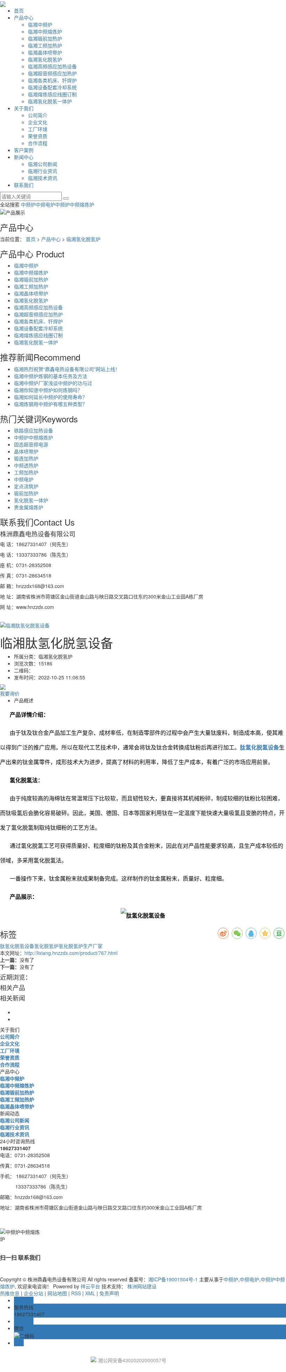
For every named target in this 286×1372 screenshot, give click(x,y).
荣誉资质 (37, 136)
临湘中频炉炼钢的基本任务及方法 (50, 375)
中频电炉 (45, 204)
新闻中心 (23, 156)
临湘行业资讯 (42, 170)
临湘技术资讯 (42, 177)
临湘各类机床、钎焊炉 (52, 80)
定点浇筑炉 (26, 486)
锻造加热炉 (26, 458)
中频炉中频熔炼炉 (74, 204)
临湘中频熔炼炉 (45, 31)
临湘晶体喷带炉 (45, 52)
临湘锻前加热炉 (45, 38)
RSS (76, 1293)
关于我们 (23, 108)
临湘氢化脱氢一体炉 (50, 101)
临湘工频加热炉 (45, 45)
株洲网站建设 (142, 1286)
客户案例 (23, 149)
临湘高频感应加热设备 (52, 66)
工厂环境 (37, 129)
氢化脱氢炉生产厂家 (81, 945)
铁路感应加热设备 (33, 430)
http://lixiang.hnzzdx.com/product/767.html (71, 952)
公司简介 (37, 115)
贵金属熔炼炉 (28, 507)
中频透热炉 (26, 465)
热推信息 (10, 1293)
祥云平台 (90, 1286)
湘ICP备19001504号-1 (173, 1279)
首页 (19, 10)
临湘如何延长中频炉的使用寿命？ (50, 396)
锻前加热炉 (26, 493)
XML (90, 1293)
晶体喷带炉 (26, 451)
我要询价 (10, 693)
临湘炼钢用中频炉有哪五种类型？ (50, 403)
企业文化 (37, 122)
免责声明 (108, 1293)
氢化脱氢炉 (46, 945)
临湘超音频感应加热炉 (52, 73)
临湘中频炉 (40, 24)
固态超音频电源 (31, 444)
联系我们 (23, 184)
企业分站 (33, 1293)
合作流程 (37, 143)
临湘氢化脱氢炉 (45, 59)
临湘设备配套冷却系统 (52, 87)
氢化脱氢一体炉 (31, 500)
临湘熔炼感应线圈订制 (52, 94)
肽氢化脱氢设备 (17, 945)
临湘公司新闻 (42, 163)
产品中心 (23, 17)
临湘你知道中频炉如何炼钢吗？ (48, 389)
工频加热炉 (26, 472)
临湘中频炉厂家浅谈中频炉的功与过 (53, 382)
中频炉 (28, 204)
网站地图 (57, 1293)
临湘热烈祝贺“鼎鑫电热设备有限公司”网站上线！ (67, 368)
